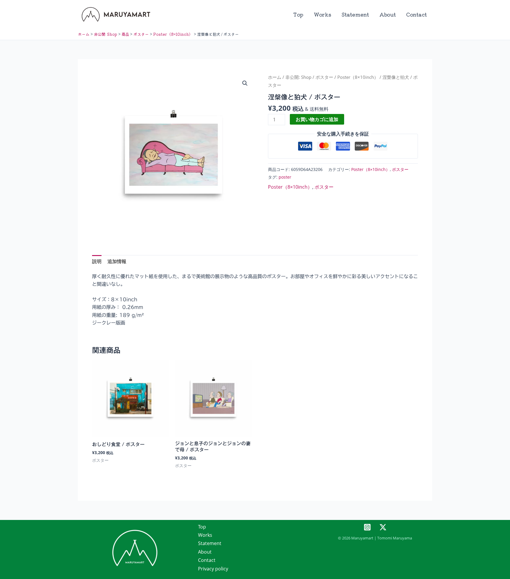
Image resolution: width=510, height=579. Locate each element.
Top (298, 14)
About (387, 14)
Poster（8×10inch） (357, 77)
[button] (245, 83)
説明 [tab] (97, 261)
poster (285, 177)
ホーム (274, 77)
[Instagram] (367, 527)
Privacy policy (213, 568)
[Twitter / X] (383, 527)
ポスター (324, 77)
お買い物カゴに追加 (317, 119)
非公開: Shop (298, 77)
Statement (355, 14)
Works (322, 14)
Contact (416, 14)
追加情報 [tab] (116, 261)
